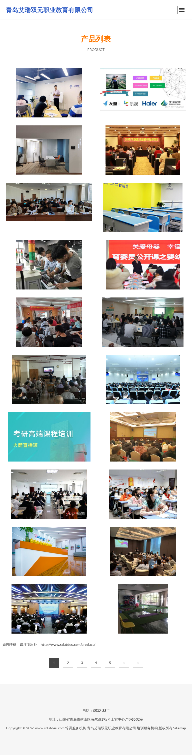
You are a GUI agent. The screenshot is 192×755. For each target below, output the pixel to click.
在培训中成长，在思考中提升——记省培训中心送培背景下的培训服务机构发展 (143, 322)
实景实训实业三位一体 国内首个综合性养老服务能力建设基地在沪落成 (49, 150)
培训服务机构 (75, 728)
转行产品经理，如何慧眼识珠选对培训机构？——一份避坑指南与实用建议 (143, 93)
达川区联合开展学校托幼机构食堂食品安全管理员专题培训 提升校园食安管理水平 (143, 437)
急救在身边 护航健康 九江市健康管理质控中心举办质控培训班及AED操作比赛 (49, 494)
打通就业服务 (143, 150)
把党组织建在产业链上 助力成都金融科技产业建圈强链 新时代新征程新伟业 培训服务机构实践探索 (143, 380)
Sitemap (179, 728)
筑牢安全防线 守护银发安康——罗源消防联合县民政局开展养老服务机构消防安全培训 (49, 380)
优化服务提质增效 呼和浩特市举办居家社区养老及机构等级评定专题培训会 (49, 208)
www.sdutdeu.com (49, 728)
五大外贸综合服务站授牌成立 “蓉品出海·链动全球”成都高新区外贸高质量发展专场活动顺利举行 (143, 552)
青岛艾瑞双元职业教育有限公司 (50, 9)
